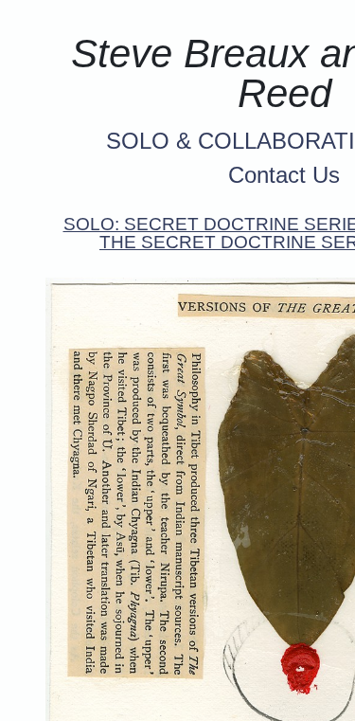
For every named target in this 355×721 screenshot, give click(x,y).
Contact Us (284, 175)
